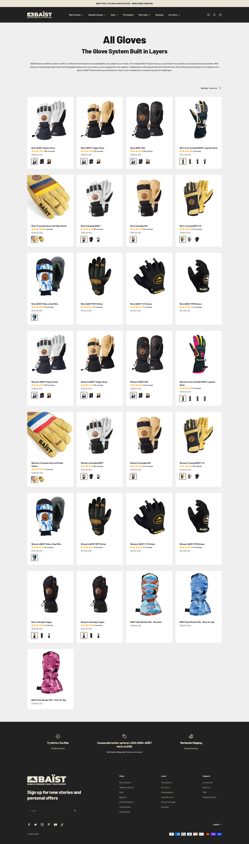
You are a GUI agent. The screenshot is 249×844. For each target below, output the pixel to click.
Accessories (125, 807)
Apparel (122, 797)
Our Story (173, 14)
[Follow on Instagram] (42, 824)
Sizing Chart (124, 812)
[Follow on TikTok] (62, 824)
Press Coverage (168, 802)
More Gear (143, 14)
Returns (206, 787)
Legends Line (167, 797)
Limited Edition (126, 802)
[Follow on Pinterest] (49, 824)
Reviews (159, 14)
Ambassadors (167, 792)
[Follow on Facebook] (29, 824)
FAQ (204, 792)
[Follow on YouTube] (55, 824)
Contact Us (208, 782)
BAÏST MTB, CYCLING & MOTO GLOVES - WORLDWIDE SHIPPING (124, 3)
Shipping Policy (210, 797)
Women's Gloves (95, 14)
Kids (113, 14)
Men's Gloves (75, 14)
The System (128, 14)
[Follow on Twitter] (35, 824)
